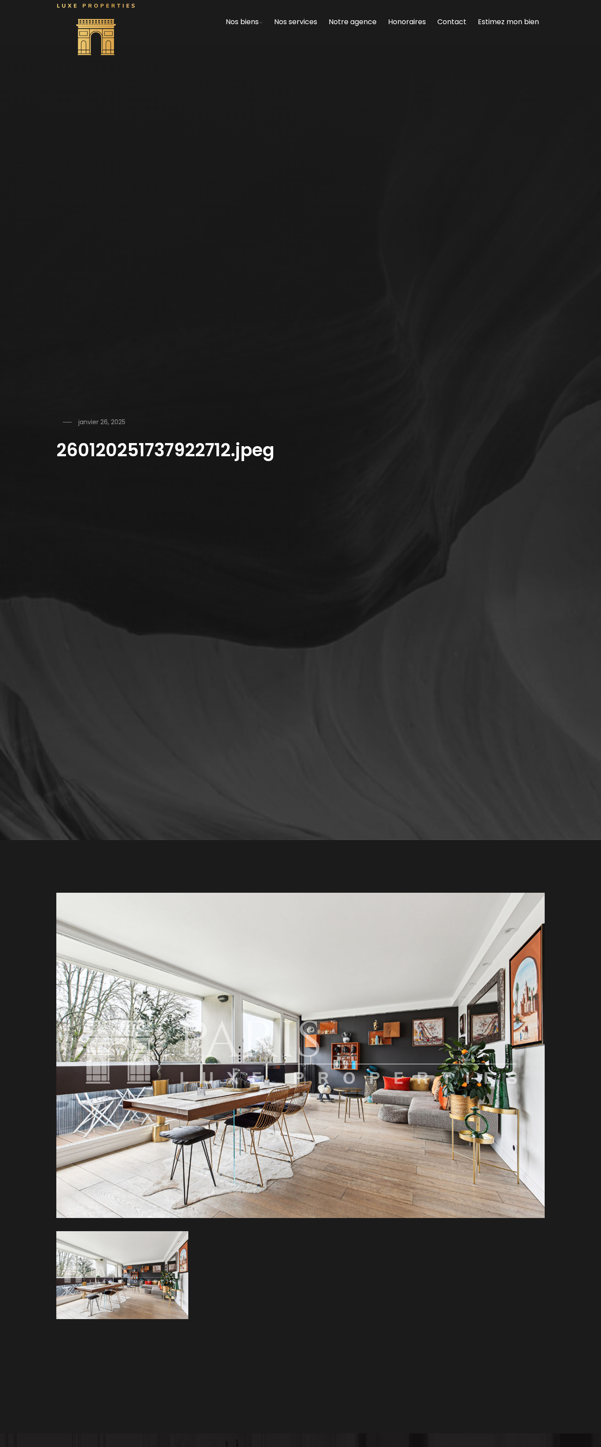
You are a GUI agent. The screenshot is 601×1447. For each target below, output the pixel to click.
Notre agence (353, 22)
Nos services (295, 22)
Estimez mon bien (508, 22)
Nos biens (242, 22)
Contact (451, 22)
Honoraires (407, 22)
